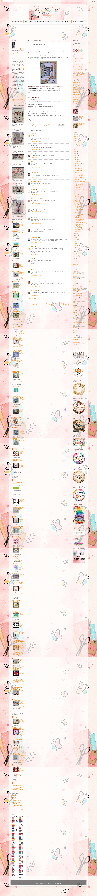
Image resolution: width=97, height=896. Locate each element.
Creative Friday (17, 547)
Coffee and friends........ (78, 204)
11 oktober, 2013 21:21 (35, 203)
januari (77, 245)
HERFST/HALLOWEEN (40, 21)
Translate (77, 46)
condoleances (76, 287)
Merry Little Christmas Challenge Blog (18, 460)
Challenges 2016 (76, 87)
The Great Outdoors (21, 633)
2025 (75, 136)
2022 (75, 142)
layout (74, 311)
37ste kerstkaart (79, 172)
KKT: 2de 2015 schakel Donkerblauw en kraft (81, 125)
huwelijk (74, 302)
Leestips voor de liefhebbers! (21, 224)
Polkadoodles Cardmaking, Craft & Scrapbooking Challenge (18, 642)
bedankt (75, 276)
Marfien (33, 208)
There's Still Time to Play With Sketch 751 (21, 331)
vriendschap (34, 127)
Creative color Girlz (77, 66)
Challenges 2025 (76, 103)
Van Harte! (20, 314)
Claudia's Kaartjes (16, 102)
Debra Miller (34, 172)
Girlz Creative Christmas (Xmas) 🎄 (18, 407)
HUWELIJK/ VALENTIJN (54, 21)
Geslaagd (80, 109)
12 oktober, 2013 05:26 (36, 254)
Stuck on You (21, 388)
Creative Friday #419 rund (21, 550)
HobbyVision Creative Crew (17, 717)
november (78, 163)
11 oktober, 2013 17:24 (36, 141)
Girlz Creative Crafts (78, 68)
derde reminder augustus (21, 354)
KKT (73, 260)
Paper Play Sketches (18, 783)
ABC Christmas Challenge (17, 428)
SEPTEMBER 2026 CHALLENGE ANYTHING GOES (21, 704)
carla (32, 258)
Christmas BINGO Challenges (17, 765)
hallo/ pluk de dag (77, 293)
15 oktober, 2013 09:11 (35, 295)
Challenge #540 (21, 509)
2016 (75, 154)
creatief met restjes (77, 288)
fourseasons (16, 658)
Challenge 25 (21, 691)
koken (74, 307)
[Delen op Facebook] (62, 125)
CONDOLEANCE (29, 21)
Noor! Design (16, 798)
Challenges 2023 (76, 99)
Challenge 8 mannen (21, 603)
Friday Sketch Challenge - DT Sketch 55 (79, 184)
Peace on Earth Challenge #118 (21, 421)
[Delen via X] (61, 125)
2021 (75, 144)
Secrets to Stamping (18, 679)
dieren (74, 292)
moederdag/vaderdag (78, 322)
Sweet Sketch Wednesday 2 (16, 372)
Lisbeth (32, 133)
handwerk (75, 297)
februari (77, 243)
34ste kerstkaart (79, 196)
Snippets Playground (18, 507)
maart (77, 241)
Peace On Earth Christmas (17, 418)
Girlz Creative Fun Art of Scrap (79, 62)
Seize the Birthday (17, 563)
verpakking (75, 339)
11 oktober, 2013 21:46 (36, 211)
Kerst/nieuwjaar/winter (78, 262)
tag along (75, 334)
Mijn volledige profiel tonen (17, 52)
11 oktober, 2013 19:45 (36, 177)
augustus (77, 231)
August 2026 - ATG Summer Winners (21, 662)
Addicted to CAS (17, 517)
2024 (75, 138)
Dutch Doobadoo (17, 800)
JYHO (74, 258)
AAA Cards (16, 498)
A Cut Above (16, 621)
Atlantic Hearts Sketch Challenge (17, 338)
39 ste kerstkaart (79, 167)
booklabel (75, 280)
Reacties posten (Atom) (41, 307)
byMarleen (16, 231)
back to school (76, 273)
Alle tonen (22, 321)
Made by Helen (17, 271)
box (73, 281)
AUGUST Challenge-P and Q (21, 452)
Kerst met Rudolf (80, 117)
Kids (76, 198)
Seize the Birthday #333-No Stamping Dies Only (21, 567)
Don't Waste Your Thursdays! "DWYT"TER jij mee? (18, 788)
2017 (75, 152)
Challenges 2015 (76, 86)
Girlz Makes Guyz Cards (79, 60)
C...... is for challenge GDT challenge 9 (79, 175)
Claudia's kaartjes (17, 49)
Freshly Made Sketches (16, 327)
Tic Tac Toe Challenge (16, 557)
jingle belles (16, 386)
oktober (77, 165)
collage (74, 283)
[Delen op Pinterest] (63, 125)
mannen (74, 317)
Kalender (77, 179)
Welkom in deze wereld (79, 225)
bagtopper (75, 275)
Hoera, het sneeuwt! (21, 233)
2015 (75, 155)
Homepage (49, 304)
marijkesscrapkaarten (18, 312)
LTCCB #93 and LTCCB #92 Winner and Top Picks (21, 758)
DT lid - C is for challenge (79, 215)
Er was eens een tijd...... (79, 210)
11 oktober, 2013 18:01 (35, 149)
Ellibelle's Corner (17, 631)
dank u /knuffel (76, 290)
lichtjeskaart (76, 314)
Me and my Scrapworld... (16, 261)
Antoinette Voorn (35, 181)
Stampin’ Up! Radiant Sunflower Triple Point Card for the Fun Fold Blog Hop (18, 682)
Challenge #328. (21, 539)
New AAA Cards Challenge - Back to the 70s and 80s (21, 275)
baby (74, 271)
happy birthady (76, 299)
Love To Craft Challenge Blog (17, 754)
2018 (75, 150)
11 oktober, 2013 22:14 (36, 223)
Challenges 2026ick (26, 24)
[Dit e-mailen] (58, 125)
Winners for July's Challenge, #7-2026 (21, 672)
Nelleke (32, 153)
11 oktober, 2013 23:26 (36, 233)
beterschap (75, 278)
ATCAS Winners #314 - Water (21, 519)
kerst (74, 305)
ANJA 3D (33, 189)
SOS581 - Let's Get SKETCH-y (21, 587)
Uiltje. (20, 303)
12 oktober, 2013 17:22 (36, 265)
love (74, 316)
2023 (75, 140)
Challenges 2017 (76, 89)
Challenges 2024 (77, 101)
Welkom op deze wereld (79, 201)
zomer (74, 344)
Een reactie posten (34, 298)
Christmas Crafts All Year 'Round (18, 449)
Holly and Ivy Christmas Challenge (18, 397)
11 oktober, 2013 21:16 (35, 194)
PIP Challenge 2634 (21, 486)
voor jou (75, 341)
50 (73, 253)
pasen (74, 327)
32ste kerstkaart (79, 217)
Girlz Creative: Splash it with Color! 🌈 (18, 527)
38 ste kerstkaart (79, 168)
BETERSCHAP (18, 21)
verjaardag (75, 337)
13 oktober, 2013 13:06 (36, 286)
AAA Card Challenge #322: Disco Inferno (21, 501)
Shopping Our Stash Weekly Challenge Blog (18, 584)
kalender (75, 304)
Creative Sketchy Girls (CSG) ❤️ (17, 361)
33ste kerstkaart (79, 212)
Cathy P (33, 246)
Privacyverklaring (38, 24)
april (76, 239)
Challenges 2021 (76, 96)
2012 (75, 247)
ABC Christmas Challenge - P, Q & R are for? (21, 432)
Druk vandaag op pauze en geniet (79, 220)
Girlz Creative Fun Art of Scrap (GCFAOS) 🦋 (17, 688)
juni (76, 235)
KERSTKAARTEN (66, 21)
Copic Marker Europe (16, 803)
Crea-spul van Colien (18, 302)
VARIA (81, 21)
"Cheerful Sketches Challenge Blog (17, 351)
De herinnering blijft (80, 181)
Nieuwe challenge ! (21, 614)
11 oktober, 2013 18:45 (36, 157)
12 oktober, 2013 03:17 (36, 242)
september (78, 229)
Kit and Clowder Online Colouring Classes (17, 807)
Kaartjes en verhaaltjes (16, 292)
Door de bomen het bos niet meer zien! (21, 254)
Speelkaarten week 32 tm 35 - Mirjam (21, 721)
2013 (75, 159)
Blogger (59, 883)
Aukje (32, 161)
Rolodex (75, 266)
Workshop (75, 268)
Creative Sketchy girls (78, 64)
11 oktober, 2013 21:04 (36, 185)
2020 (75, 146)
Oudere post (65, 304)
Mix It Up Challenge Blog (18, 740)
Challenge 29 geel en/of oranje (21, 530)
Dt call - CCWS (79, 191)
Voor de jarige (78, 170)
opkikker (75, 325)
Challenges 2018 (76, 91)
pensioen (75, 329)
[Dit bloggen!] (59, 125)
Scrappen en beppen (18, 222)
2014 (75, 157)
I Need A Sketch (17, 785)
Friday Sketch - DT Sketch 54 (79, 207)
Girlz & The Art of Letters (77, 70)
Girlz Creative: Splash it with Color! (78, 75)
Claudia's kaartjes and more (17, 100)
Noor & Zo (16, 795)
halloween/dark (76, 295)
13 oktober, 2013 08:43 (36, 275)
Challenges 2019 (76, 92)
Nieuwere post (32, 304)
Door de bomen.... (21, 242)
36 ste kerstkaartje (79, 189)
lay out (74, 309)
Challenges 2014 (76, 84)
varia (74, 336)
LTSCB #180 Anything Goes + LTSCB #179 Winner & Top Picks (21, 732)
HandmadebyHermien (18, 251)
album (74, 269)
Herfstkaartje (78, 193)
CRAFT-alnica (16, 573)
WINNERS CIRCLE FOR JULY (21, 375)
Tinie (32, 280)
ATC (74, 255)
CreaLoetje (16, 240)
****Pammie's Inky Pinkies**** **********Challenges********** (18, 481)
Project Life (75, 264)
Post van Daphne (17, 282)
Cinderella (33, 216)
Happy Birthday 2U (80, 222)
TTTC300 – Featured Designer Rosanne (18, 559)
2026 (75, 134)
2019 (75, 148)
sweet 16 (75, 332)
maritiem (75, 319)
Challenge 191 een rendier (21, 410)
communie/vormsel (77, 285)
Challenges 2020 (76, 94)
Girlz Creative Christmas (79, 72)
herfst (74, 300)
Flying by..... (77, 187)
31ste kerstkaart (79, 227)
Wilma (32, 228)
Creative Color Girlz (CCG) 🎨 (18, 601)
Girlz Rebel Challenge (78, 58)
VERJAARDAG (15, 24)
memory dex (76, 321)
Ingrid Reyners (34, 237)
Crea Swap (75, 256)
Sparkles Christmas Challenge (18, 439)
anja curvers (34, 290)
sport (74, 330)
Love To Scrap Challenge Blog (17, 728)
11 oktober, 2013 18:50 (36, 168)
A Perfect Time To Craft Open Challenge (17, 668)
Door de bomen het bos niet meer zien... (21, 295)
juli (76, 233)
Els (31, 269)
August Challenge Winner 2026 (21, 624)
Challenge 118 (21, 363)
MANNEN (75, 21)
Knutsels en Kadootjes (16, 611)
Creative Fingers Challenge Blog (17, 537)
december (78, 161)
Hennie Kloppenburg (36, 198)
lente (74, 312)
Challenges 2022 (76, 97)
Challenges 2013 (76, 82)
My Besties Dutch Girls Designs (17, 699)
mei (76, 237)
